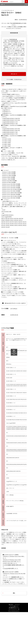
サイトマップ (17, 604)
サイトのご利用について (14, 606)
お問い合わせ (11, 604)
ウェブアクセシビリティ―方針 (14, 609)
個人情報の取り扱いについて (14, 607)
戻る (14, 593)
